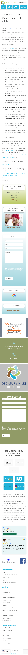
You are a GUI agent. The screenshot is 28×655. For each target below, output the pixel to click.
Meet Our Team (6, 577)
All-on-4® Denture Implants (9, 589)
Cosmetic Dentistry (7, 595)
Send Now (8, 278)
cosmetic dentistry (10, 150)
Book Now (23, 7)
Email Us (16, 7)
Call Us (3, 7)
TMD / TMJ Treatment (8, 620)
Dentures (5, 605)
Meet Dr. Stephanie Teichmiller (10, 575)
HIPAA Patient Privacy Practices (11, 646)
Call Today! (14, 200)
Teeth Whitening (7, 618)
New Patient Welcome (8, 628)
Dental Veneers (6, 602)
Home (4, 572)
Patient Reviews (7, 638)
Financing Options (7, 630)
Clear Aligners (6, 592)
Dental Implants (7, 600)
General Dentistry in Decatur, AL (11, 610)
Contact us (10, 157)
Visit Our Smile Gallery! (14, 310)
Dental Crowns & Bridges (9, 597)
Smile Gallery (6, 635)
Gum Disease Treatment (9, 613)
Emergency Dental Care (9, 608)
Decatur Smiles (7, 570)
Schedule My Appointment (9, 582)
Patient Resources (9, 625)
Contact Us (5, 580)
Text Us (9, 7)
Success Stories (6, 633)
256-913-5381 (7, 164)
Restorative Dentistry (8, 615)
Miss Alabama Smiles (8, 640)
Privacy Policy (6, 643)
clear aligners (10, 48)
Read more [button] (6, 552)
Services (5, 587)
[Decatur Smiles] (8, 3)
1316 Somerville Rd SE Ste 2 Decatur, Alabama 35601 (13, 176)
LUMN (13, 653)
